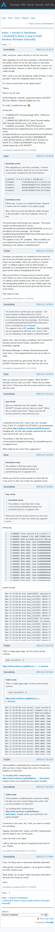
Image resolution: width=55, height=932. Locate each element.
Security (39, 4)
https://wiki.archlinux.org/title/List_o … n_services (25, 666)
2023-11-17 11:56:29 (44, 156)
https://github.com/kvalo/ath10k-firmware (31, 428)
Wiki (23, 4)
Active (38, 24)
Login (33, 18)
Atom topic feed (46, 919)
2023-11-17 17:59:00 (45, 857)
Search (17, 18)
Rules (10, 18)
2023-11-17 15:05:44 (45, 672)
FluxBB (49, 922)
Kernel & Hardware (24, 32)
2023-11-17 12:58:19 (45, 304)
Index (4, 18)
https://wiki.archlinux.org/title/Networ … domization (26, 778)
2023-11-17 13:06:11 (44, 374)
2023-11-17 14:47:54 (45, 646)
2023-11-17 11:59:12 (44, 251)
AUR (47, 4)
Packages (15, 4)
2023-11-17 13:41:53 (45, 455)
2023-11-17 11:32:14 (44, 49)
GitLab (30, 4)
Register (25, 18)
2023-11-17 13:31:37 (45, 394)
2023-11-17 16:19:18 (45, 759)
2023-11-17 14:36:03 (45, 487)
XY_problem (26, 239)
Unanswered (48, 24)
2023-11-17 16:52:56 (45, 787)
